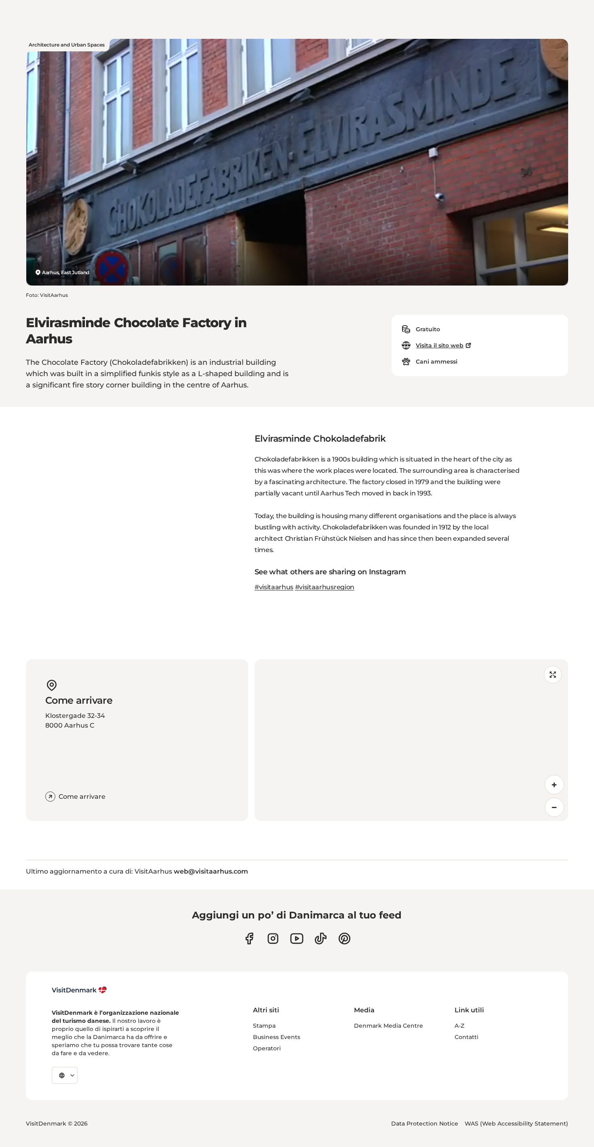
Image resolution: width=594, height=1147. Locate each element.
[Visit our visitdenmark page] (297, 938)
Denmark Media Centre (388, 1025)
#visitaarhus (274, 587)
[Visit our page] (273, 938)
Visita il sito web (439, 345)
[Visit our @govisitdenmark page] (321, 938)
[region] (411, 740)
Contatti (466, 1037)
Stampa (264, 1025)
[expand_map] (553, 675)
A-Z (459, 1025)
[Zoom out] (554, 807)
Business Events (276, 1037)
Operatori (267, 1048)
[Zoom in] (554, 784)
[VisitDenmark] (79, 990)
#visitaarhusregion (324, 587)
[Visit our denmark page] (249, 938)
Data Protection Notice (424, 1123)
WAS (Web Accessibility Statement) (516, 1123)
